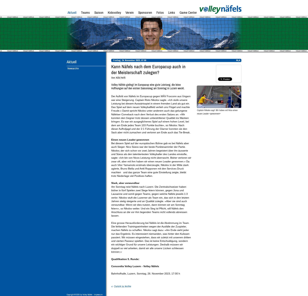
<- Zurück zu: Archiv (121, 286)
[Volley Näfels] (220, 15)
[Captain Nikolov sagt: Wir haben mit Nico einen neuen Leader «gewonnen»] (219, 107)
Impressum (98, 294)
